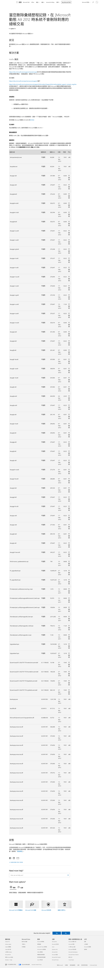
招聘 (85, 941)
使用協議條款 (72, 965)
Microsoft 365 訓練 (30, 910)
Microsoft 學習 (71, 944)
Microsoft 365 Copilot (56, 957)
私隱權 (66, 965)
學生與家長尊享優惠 (41, 957)
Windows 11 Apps (8, 959)
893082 (32, 120)
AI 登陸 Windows (8, 952)
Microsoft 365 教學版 (41, 949)
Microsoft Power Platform (74, 954)
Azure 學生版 (40, 959)
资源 (57, 2)
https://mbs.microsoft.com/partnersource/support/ (23, 81)
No (66, 933)
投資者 (85, 949)
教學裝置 (39, 944)
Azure (53, 946)
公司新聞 (86, 944)
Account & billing (50, 2)
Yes (57, 933)
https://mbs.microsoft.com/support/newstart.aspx (23, 72)
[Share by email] (17, 857)
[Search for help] (92, 2)
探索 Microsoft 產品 (9, 957)
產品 (37, 2)
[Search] (68, 875)
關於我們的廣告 (84, 965)
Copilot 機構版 (8, 946)
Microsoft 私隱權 (87, 946)
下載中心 (23, 944)
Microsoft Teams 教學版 (42, 946)
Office (32, 2)
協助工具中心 (61, 910)
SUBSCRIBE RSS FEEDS (17, 862)
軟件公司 (70, 957)
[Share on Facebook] (10, 857)
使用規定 (19, 851)
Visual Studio (71, 959)
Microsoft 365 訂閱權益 (16, 910)
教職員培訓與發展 (41, 954)
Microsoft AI (54, 941)
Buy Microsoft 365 (66, 2)
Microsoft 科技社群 (72, 949)
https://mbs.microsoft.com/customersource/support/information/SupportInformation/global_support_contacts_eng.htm (42, 84)
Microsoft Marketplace (73, 952)
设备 (42, 2)
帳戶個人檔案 (24, 941)
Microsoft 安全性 (46, 910)
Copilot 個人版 (8, 949)
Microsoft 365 (26, 2)
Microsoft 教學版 (40, 941)
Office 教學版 (40, 952)
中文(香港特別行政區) (12, 964)
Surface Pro (7, 941)
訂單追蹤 (23, 946)
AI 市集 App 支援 (72, 946)
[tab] (13, 887)
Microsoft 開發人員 (72, 941)
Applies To (12, 28)
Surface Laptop (8, 944)
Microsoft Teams (55, 959)
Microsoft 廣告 (55, 954)
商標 (78, 965)
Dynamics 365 (55, 949)
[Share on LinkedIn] (13, 857)
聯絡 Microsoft (60, 965)
